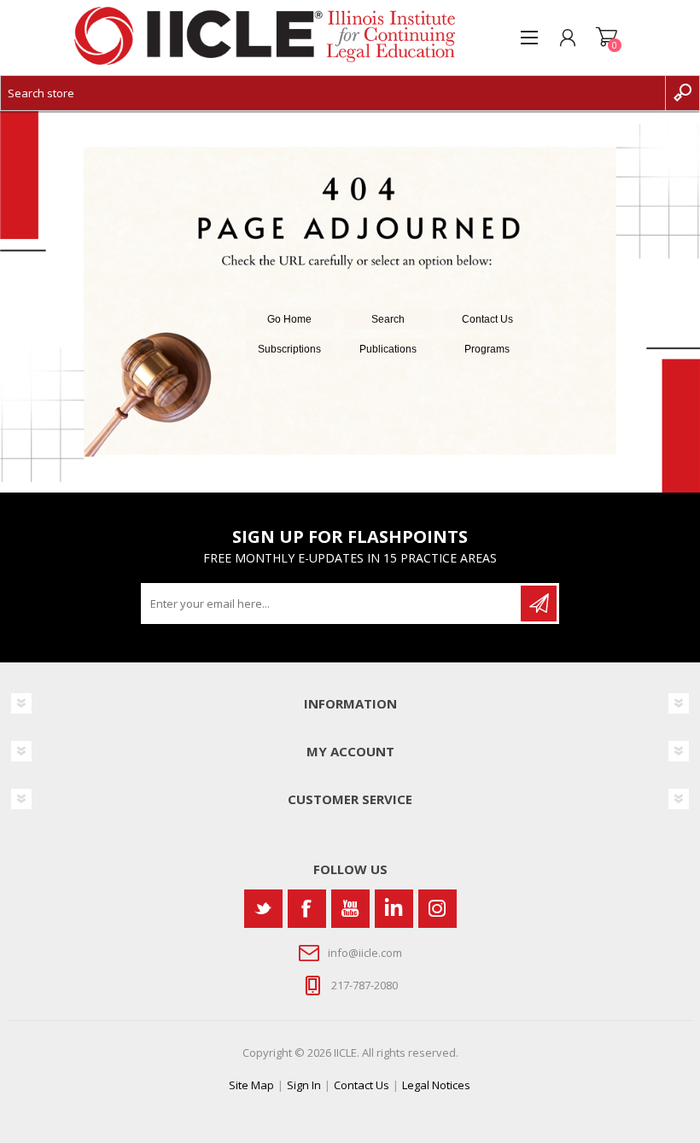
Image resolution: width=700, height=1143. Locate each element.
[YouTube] (350, 908)
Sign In (304, 1085)
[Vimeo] (394, 908)
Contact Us (487, 319)
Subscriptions (289, 349)
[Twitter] (263, 908)
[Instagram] (437, 908)
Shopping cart (606, 37)
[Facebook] (307, 908)
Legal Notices (436, 1085)
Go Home (289, 319)
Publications (388, 349)
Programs (487, 349)
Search (388, 319)
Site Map (251, 1085)
